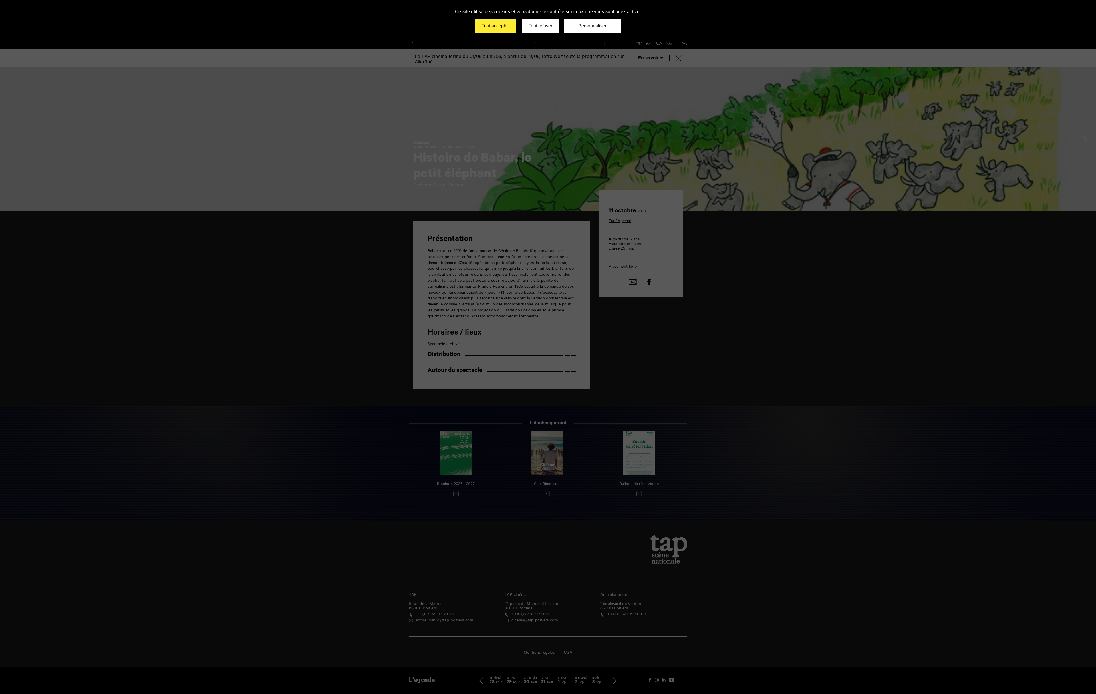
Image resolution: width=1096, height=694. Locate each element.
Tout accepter (495, 25)
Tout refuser (540, 25)
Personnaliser (592, 25)
